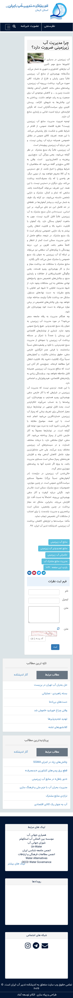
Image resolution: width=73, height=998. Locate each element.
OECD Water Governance (36, 862)
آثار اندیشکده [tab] (21, 675)
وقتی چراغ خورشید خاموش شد (50, 710)
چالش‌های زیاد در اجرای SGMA (50, 762)
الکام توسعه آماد (26, 995)
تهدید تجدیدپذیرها (57, 719)
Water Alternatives (36, 858)
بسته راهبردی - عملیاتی (54, 693)
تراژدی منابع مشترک (56, 796)
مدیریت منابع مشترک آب (55, 561)
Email (34, 573)
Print (29, 573)
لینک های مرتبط (36, 827)
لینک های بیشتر (16, 864)
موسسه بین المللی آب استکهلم (36, 839)
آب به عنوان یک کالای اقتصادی (50, 804)
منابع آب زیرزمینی (59, 542)
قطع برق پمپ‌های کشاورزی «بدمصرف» (46, 771)
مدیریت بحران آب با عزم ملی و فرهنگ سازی (43, 787)
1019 (56, 567)
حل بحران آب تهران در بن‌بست (50, 685)
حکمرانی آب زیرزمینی (57, 555)
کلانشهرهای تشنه (57, 727)
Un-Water (36, 847)
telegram (44, 573)
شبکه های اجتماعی (36, 935)
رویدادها (36, 882)
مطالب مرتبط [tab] (52, 675)
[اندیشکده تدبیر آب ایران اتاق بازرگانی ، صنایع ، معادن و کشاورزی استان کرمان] (58, 11)
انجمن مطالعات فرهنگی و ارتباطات (36, 854)
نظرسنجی (49, 26)
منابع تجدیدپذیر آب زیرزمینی (53, 548)
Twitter (39, 573)
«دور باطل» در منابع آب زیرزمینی (49, 779)
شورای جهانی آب (36, 843)
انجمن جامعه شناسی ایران (36, 850)
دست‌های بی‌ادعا (58, 702)
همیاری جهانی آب (36, 835)
